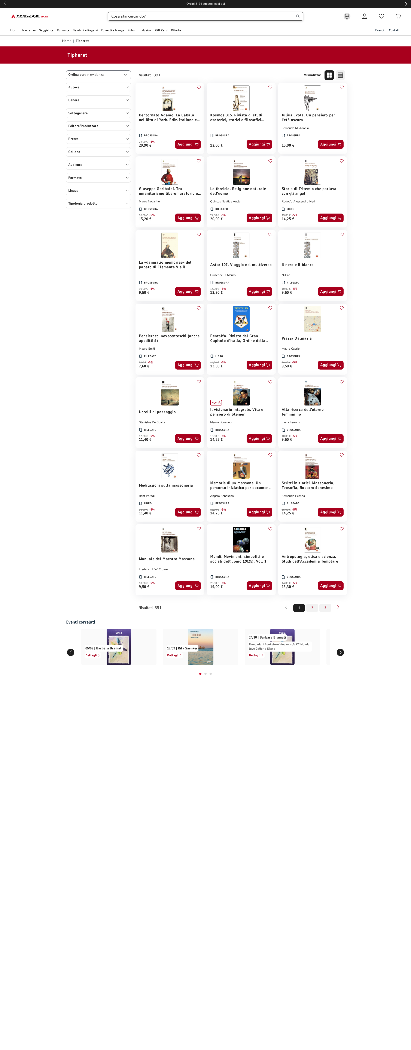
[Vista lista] (340, 75)
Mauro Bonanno (221, 422)
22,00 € (143, 142)
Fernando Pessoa (293, 496)
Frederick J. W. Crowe (153, 569)
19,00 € (216, 587)
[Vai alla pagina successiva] (338, 607)
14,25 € (288, 219)
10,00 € (143, 289)
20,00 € (214, 583)
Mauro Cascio (291, 349)
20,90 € (145, 145)
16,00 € (143, 215)
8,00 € (142, 362)
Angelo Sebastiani (222, 496)
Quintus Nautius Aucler (225, 201)
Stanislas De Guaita (152, 422)
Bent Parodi (147, 496)
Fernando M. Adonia (295, 128)
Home (67, 41)
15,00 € (288, 145)
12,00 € (216, 145)
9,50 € (144, 293)
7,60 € (144, 366)
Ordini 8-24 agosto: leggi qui (205, 4)
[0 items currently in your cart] (398, 16)
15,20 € (145, 219)
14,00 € (214, 289)
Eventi (379, 30)
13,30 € (216, 293)
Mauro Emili (147, 349)
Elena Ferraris (291, 422)
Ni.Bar (286, 275)
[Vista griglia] (329, 75)
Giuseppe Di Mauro (223, 275)
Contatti (395, 30)
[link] (347, 16)
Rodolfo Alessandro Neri (298, 201)
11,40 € (145, 440)
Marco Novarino (149, 201)
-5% (152, 141)
